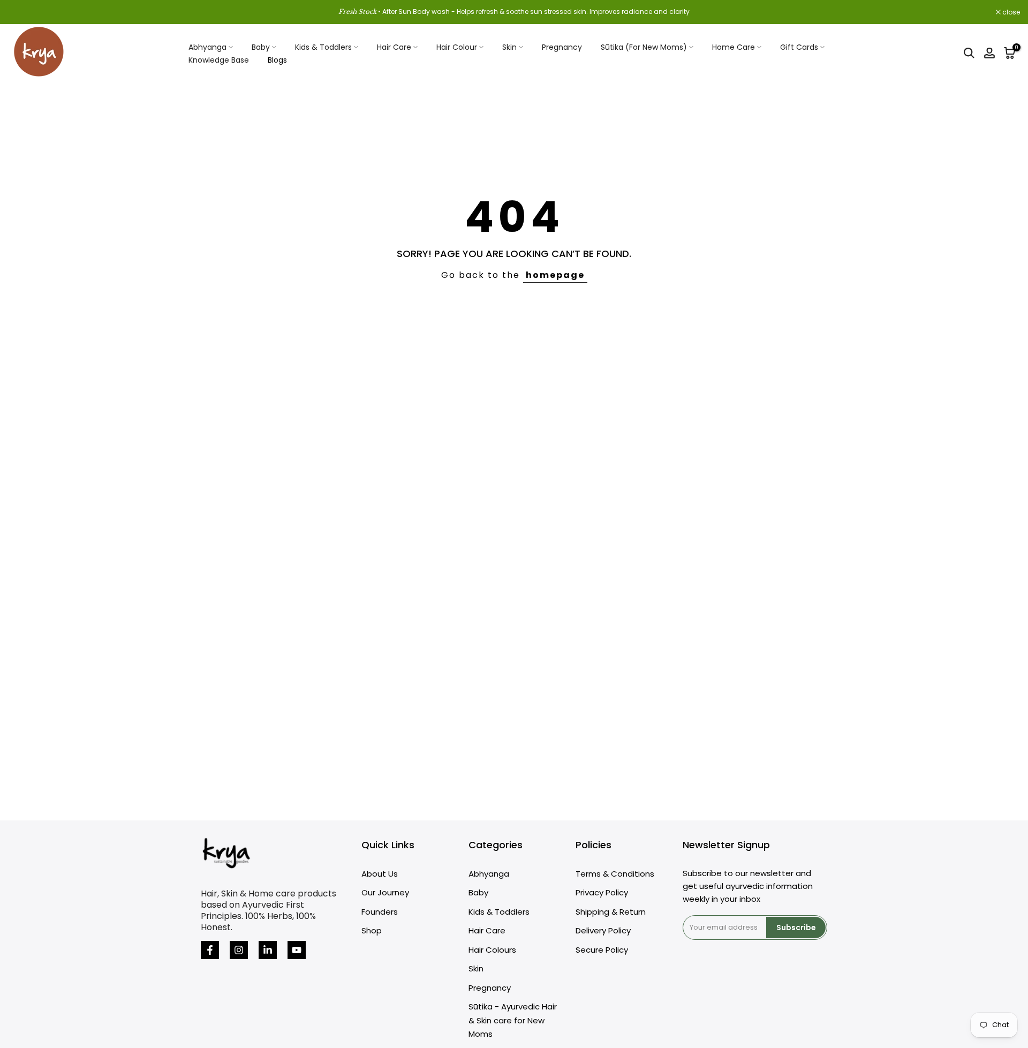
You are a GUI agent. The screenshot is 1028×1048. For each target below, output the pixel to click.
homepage (555, 275)
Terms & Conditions (615, 873)
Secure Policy (602, 949)
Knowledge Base (218, 60)
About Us (379, 873)
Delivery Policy (603, 930)
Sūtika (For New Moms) (644, 47)
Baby (261, 47)
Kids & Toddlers (323, 47)
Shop (371, 930)
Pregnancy (562, 47)
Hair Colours (492, 949)
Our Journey (385, 892)
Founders (379, 911)
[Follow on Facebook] (210, 950)
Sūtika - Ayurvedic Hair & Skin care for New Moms (512, 1020)
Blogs (277, 60)
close (22, 12)
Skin (509, 47)
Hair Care (394, 47)
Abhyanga (207, 47)
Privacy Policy (602, 892)
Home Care (733, 47)
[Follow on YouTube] (297, 950)
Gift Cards (799, 47)
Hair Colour (456, 47)
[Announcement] (514, 11)
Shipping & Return (611, 911)
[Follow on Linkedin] (268, 950)
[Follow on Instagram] (239, 950)
